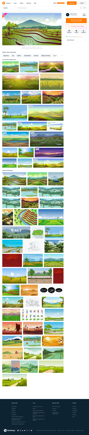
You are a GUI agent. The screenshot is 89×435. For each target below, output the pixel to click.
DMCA (34, 408)
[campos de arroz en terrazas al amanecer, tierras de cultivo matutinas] (20, 81)
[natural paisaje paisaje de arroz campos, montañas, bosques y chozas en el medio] (56, 178)
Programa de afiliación (38, 410)
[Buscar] (81, 8)
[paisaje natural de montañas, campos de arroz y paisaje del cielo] (14, 178)
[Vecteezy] (3, 3)
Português (75, 410)
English (74, 406)
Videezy (13, 410)
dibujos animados (45, 55)
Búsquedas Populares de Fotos (39, 416)
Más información (70, 40)
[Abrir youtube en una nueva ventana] (31, 430)
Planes (54, 3)
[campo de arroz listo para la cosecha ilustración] (14, 113)
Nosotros (54, 410)
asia (13, 55)
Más (35, 3)
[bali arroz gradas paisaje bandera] (16, 232)
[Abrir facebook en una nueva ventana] (18, 430)
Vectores (8, 3)
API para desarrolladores (17, 416)
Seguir (84, 15)
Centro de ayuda (56, 406)
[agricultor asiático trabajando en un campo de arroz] (12, 328)
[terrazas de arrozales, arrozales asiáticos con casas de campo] (31, 97)
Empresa (14, 412)
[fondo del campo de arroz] (54, 246)
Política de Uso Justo (79, 430)
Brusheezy (14, 406)
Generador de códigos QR (18, 424)
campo (55, 55)
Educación (14, 414)
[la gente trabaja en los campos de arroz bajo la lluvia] (47, 139)
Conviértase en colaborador (55, 413)
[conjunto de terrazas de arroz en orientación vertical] (20, 366)
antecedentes (27, 55)
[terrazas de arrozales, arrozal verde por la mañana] (46, 113)
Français (74, 414)
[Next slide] (61, 55)
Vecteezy (14, 408)
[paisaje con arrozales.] (53, 353)
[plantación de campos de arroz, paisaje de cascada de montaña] (10, 66)
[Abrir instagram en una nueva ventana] (20, 430)
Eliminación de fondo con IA (18, 422)
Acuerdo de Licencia (37, 406)
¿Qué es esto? (79, 36)
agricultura (6, 55)
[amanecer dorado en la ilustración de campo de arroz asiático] (29, 290)
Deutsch (74, 412)
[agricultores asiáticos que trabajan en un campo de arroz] (25, 163)
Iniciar (82, 3)
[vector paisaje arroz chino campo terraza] (53, 97)
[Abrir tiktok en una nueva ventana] (27, 430)
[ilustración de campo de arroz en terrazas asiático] (26, 152)
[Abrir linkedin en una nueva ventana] (22, 430)
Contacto (54, 408)
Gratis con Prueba (76, 20)
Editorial (29, 3)
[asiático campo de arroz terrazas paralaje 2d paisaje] (41, 126)
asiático (19, 55)
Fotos (15, 3)
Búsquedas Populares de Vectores (39, 413)
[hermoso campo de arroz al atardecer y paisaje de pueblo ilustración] (49, 152)
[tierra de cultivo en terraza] (25, 217)
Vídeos (21, 3)
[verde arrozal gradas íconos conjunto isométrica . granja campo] (32, 315)
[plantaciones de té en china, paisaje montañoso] (11, 315)
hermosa (36, 55)
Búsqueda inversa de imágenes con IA (17, 419)
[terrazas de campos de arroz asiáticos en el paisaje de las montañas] (48, 163)
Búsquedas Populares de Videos (39, 419)
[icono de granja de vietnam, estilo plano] (38, 232)
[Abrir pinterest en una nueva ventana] (24, 430)
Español (74, 408)
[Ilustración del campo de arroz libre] (52, 81)
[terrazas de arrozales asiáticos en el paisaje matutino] (51, 66)
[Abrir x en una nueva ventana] (29, 430)
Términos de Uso (60, 430)
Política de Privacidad (69, 430)
